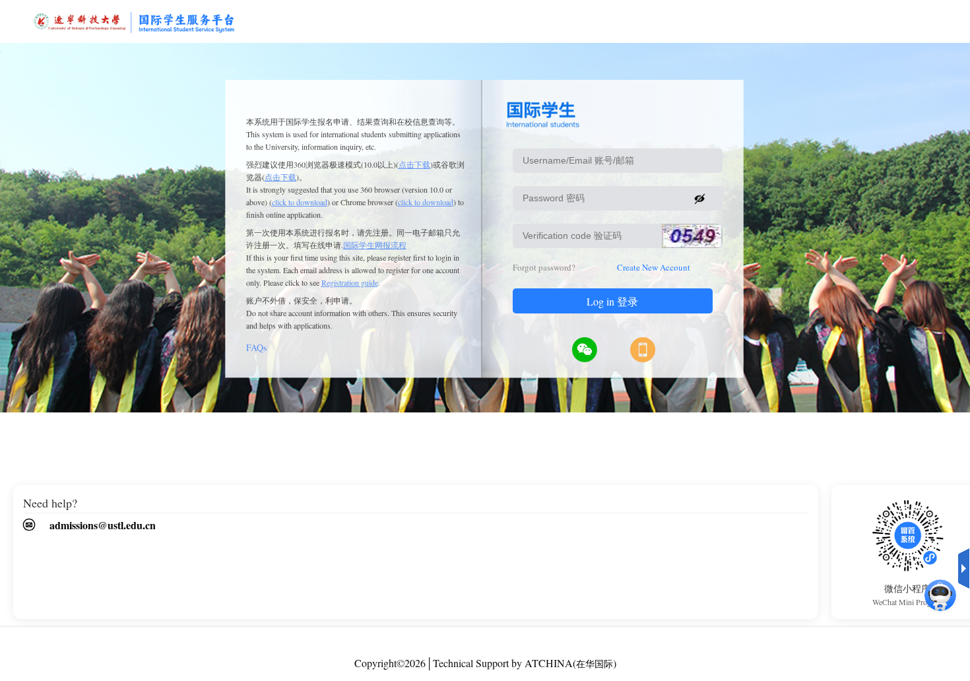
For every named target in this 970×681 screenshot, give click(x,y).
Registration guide (349, 282)
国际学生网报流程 (374, 245)
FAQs (256, 347)
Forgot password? (544, 267)
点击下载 (414, 164)
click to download (299, 202)
